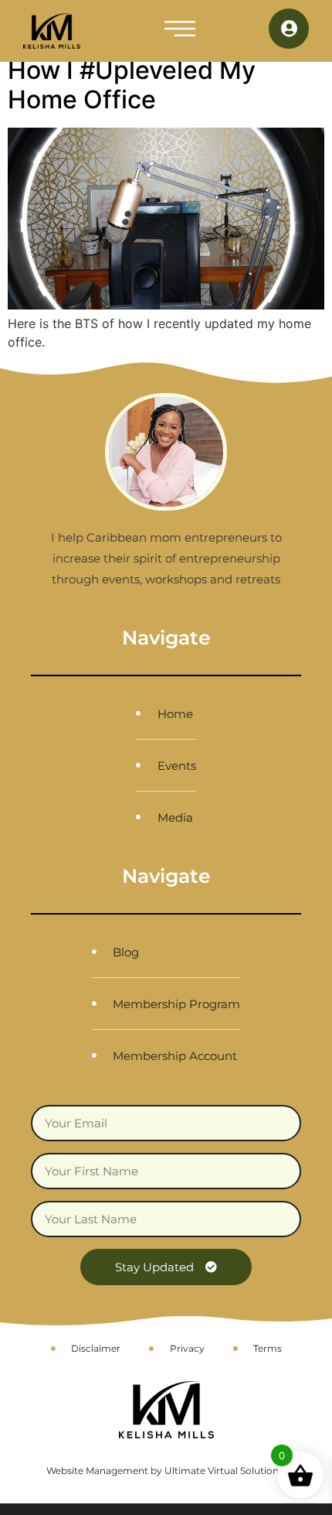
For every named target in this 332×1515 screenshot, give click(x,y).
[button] (180, 30)
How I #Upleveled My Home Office (132, 85)
